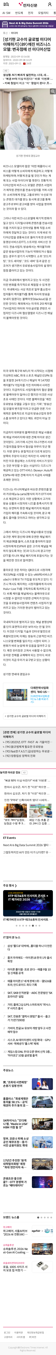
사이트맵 (20, 1337)
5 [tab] (29, 926)
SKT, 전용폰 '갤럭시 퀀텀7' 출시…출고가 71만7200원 (28, 1018)
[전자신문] (28, 4)
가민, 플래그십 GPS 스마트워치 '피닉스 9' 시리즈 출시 (29, 1006)
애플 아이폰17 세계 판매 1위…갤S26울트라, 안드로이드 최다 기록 (29, 982)
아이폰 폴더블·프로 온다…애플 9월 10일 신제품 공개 (29, 971)
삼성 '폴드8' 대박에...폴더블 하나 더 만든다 (29, 947)
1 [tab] (16, 926)
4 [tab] (26, 926)
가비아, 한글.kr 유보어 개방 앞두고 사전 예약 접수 (29, 1030)
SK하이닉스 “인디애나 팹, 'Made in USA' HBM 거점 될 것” (15, 1124)
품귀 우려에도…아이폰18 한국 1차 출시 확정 (29, 959)
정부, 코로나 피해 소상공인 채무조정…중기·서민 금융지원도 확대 (16, 1142)
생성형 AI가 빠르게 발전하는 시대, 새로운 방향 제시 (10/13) (26, 74)
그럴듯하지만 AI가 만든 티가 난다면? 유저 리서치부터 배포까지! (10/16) (28, 852)
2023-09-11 (20, 63)
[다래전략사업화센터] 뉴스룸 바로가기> (39, 699)
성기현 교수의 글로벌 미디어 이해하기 (26, 716)
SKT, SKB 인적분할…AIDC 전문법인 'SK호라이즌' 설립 (29, 994)
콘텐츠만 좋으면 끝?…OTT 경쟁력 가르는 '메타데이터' (15, 1182)
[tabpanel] (28, 906)
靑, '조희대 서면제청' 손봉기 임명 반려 (15, 1084)
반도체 (19, 13)
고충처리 (8, 1337)
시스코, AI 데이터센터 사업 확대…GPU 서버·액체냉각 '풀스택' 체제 (28, 1041)
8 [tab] (39, 926)
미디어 (14, 33)
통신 (5, 33)
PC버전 (32, 1337)
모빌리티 (43, 13)
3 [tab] (23, 926)
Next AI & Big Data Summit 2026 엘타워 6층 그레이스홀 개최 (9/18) (28, 845)
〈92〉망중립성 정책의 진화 (20, 756)
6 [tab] (33, 926)
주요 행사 (10, 885)
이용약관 (18, 1332)
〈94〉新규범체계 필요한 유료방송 (24, 747)
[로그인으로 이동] (50, 4)
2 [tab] (20, 926)
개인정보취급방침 (35, 1332)
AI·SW (6, 13)
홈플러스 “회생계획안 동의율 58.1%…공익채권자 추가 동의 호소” (15, 1104)
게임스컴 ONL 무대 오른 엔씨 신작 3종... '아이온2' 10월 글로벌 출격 (29, 1053)
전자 (30, 13)
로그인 (7, 1332)
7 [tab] (36, 926)
